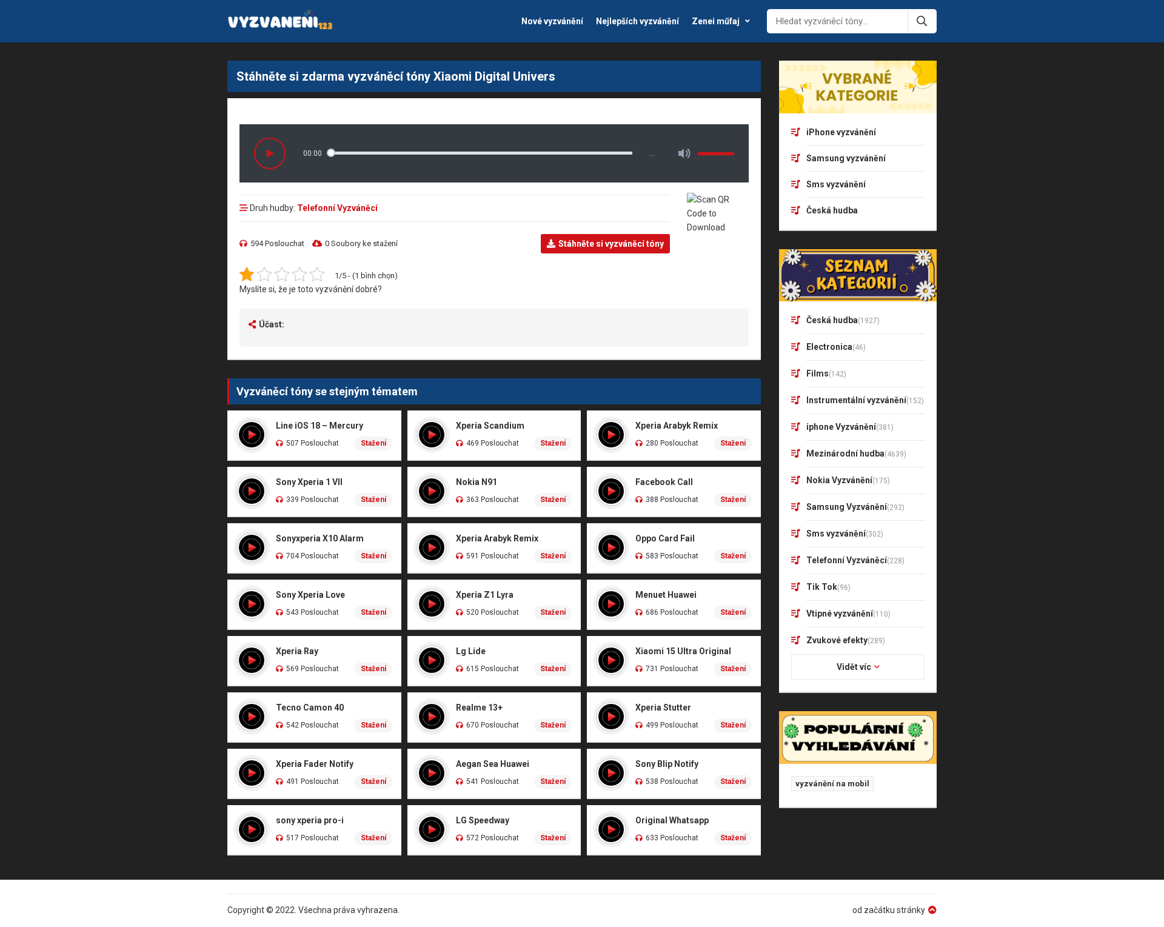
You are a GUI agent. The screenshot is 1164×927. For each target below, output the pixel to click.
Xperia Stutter (663, 707)
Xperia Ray (297, 651)
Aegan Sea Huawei (492, 764)
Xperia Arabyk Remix (676, 425)
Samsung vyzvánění (846, 158)
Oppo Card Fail (665, 538)
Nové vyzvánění (552, 21)
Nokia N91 (476, 482)
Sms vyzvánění (836, 184)
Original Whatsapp (672, 820)
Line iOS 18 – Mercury (319, 425)
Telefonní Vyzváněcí (337, 208)
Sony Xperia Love (310, 595)
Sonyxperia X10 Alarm (320, 538)
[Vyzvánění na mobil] (280, 21)
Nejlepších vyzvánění (637, 21)
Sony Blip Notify (666, 764)
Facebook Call (664, 482)
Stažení (373, 443)
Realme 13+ (479, 707)
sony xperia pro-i (310, 820)
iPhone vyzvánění (841, 132)
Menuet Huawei (666, 595)
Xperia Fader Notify (314, 764)
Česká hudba (832, 210)
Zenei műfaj (716, 21)
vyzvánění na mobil (832, 783)
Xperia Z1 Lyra (484, 595)
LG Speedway (482, 820)
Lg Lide (471, 651)
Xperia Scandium (490, 425)
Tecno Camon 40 (310, 707)
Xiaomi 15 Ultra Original (683, 651)
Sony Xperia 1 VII (309, 482)
